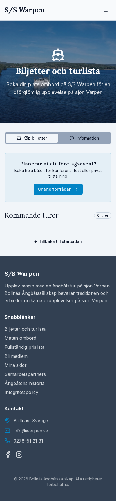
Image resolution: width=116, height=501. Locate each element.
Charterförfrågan (55, 189)
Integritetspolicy (21, 392)
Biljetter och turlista (25, 329)
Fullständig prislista (24, 347)
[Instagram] (19, 454)
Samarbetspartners (25, 374)
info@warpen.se (31, 431)
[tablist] (58, 138)
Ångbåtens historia (24, 383)
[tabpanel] (58, 186)
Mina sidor (16, 365)
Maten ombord (20, 338)
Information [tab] (87, 138)
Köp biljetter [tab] (35, 138)
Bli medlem (16, 356)
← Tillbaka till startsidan (58, 241)
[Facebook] (8, 454)
